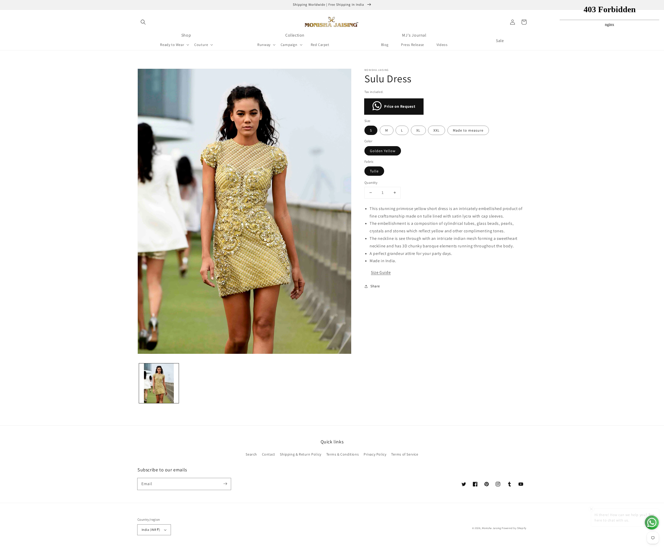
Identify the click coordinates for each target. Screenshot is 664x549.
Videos (442, 44)
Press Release (412, 44)
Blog (385, 44)
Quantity (370, 182)
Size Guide (381, 272)
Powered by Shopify (514, 528)
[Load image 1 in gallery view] (159, 383)
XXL (436, 130)
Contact (268, 454)
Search (251, 454)
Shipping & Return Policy (300, 454)
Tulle (374, 171)
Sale (500, 40)
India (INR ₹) (151, 529)
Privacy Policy (375, 454)
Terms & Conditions (342, 454)
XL (418, 130)
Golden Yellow (383, 150)
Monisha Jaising (491, 528)
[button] (143, 22)
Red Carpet (320, 44)
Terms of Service (404, 454)
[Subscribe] (225, 484)
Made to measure (468, 130)
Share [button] (375, 286)
